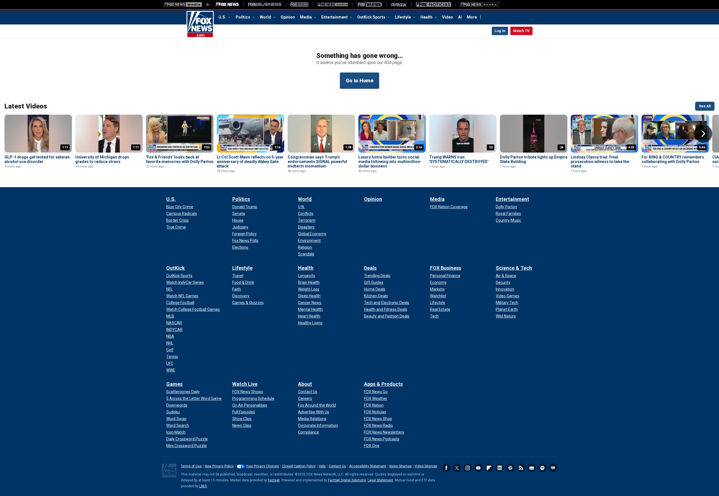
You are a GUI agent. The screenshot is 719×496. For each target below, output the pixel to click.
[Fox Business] (264, 4)
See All (705, 106)
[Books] (479, 4)
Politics (243, 17)
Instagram (467, 468)
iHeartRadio (553, 468)
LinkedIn (499, 468)
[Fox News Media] (227, 4)
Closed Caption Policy (299, 466)
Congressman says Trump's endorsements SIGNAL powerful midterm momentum (317, 161)
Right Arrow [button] (703, 134)
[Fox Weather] (369, 4)
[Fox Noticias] (433, 4)
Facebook (446, 468)
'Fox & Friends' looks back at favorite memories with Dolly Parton (179, 159)
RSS (521, 468)
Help (322, 466)
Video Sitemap (426, 466)
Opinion (288, 17)
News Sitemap (400, 466)
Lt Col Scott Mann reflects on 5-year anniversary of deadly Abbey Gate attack (250, 161)
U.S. (223, 17)
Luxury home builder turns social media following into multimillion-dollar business (390, 161)
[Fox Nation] (299, 4)
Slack (510, 468)
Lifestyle (403, 17)
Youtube (478, 468)
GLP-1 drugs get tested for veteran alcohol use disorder (37, 159)
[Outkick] (399, 4)
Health (426, 17)
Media (306, 17)
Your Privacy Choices (262, 466)
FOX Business (445, 268)
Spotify (542, 468)
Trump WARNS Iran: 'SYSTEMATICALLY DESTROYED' (458, 159)
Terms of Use (191, 466)
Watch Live (245, 384)
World (266, 17)
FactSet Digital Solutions (347, 480)
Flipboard (489, 468)
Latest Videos (25, 106)
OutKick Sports (371, 17)
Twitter (457, 468)
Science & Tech (514, 268)
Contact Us (337, 466)
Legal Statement (380, 480)
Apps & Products (383, 384)
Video (447, 17)
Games (174, 384)
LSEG (203, 486)
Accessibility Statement (367, 466)
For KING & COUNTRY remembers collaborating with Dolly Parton (672, 159)
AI (460, 17)
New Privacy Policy (219, 466)
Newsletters (531, 468)
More (472, 17)
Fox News (200, 24)
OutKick (175, 268)
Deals (370, 268)
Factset (274, 480)
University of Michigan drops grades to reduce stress (102, 159)
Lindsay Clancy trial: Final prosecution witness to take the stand (600, 161)
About (305, 384)
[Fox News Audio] (332, 4)
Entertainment (335, 17)
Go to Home (359, 80)
